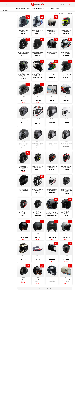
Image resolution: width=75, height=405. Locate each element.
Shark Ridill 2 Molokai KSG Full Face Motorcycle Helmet (23, 75)
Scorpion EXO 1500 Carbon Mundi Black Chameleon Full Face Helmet (38, 144)
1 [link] (39, 288)
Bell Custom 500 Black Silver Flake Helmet (52, 53)
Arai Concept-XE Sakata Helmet (52, 75)
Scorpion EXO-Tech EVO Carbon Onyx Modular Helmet (23, 144)
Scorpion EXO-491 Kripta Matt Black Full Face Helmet (23, 121)
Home (3, 10)
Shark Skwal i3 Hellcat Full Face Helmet (37, 190)
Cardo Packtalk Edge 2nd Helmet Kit (52, 98)
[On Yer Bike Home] (37, 4)
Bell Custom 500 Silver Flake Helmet (66, 235)
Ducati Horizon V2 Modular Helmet (66, 257)
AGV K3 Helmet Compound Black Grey (52, 280)
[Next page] (50, 288)
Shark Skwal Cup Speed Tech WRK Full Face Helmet (52, 190)
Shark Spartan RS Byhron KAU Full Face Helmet (23, 53)
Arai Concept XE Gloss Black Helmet (38, 98)
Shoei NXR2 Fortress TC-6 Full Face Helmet (66, 53)
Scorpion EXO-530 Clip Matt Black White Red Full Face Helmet (38, 121)
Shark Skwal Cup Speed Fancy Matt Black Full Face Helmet (66, 190)
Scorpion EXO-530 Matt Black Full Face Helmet (52, 121)
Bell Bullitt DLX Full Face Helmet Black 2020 (52, 257)
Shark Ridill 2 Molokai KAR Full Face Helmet (52, 167)
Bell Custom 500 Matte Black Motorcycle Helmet (52, 235)
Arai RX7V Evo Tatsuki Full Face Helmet (66, 31)
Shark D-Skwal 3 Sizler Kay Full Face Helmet (37, 167)
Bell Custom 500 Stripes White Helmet (52, 31)
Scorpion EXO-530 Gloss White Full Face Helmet (66, 121)
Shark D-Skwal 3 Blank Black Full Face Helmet (23, 190)
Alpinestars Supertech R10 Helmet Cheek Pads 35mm (37, 257)
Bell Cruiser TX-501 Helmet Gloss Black (23, 235)
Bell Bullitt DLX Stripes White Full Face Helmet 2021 (66, 280)
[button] (6, 4)
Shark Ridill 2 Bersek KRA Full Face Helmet (66, 167)
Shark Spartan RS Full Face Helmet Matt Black (37, 53)
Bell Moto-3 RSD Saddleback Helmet (66, 98)
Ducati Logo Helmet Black (23, 279)
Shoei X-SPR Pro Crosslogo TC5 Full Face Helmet (37, 75)
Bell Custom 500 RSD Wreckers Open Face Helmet (52, 213)
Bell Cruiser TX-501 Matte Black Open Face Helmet (38, 235)
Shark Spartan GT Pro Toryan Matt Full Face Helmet (23, 167)
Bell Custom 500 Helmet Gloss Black (66, 213)
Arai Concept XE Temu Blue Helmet (37, 31)
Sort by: (56, 13)
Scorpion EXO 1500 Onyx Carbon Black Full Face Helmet (52, 144)
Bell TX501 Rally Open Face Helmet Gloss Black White (37, 280)
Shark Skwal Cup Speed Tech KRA (23, 213)
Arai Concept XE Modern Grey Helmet (24, 98)
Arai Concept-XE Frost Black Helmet (66, 75)
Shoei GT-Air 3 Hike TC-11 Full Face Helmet (24, 257)
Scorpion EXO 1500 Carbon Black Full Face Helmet (66, 144)
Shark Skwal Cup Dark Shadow (37, 213)
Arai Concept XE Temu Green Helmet (23, 31)
